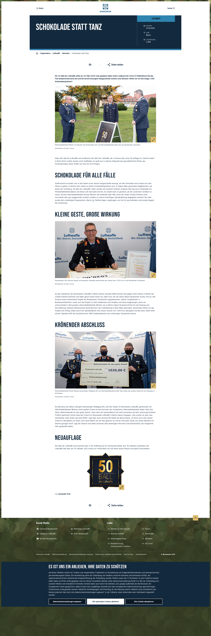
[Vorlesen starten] (90, 64)
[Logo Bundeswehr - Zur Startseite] (105, 8)
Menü (41, 8)
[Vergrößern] (153, 139)
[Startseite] (37, 53)
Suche (169, 8)
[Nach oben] (195, 517)
